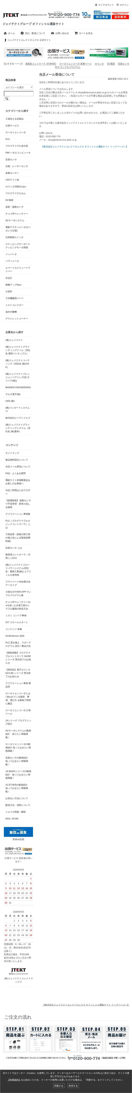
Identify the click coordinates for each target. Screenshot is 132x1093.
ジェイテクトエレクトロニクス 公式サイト (29, 40)
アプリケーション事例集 (17, 514)
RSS (7, 818)
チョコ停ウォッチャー (16, 213)
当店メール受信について (17, 466)
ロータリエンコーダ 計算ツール (18, 712)
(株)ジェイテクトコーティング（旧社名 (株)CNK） (17, 363)
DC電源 (111, 63)
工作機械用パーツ (14, 298)
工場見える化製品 (14, 119)
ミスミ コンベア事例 (15, 615)
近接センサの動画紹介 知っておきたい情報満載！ (17, 761)
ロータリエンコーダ (15, 132)
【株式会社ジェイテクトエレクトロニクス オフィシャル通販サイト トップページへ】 (85, 1005)
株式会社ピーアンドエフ (17, 418)
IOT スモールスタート (16, 622)
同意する (58, 1085)
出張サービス (12, 125)
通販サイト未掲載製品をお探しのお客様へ (17, 482)
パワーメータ (12, 261)
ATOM (15, 818)
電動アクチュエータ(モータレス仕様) (18, 229)
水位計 (8, 278)
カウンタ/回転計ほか (15, 186)
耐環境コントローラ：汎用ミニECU (17, 556)
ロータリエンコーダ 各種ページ (75, 63)
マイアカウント (106, 5)
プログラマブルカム (15, 193)
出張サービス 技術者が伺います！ (18, 860)
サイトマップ (12, 453)
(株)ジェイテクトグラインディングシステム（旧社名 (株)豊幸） (17, 428)
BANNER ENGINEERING (18, 387)
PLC (7, 139)
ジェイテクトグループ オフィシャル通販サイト (33, 23)
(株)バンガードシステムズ (17, 409)
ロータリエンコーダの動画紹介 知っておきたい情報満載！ (18, 747)
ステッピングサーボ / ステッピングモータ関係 (17, 246)
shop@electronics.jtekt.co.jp (92, 92)
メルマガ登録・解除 (15, 812)
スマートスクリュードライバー (17, 269)
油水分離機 (11, 311)
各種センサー (12, 173)
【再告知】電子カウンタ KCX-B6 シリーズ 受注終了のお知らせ (18, 673)
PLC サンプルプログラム (67, 67)
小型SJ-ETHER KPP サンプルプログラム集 (18, 593)
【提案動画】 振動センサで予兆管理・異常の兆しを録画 (18, 503)
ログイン (124, 5)
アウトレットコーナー (16, 318)
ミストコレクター (14, 305)
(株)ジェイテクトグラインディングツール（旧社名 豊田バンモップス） (17, 350)
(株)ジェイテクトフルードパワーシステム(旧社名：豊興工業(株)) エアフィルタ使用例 (18, 569)
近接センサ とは (13, 547)
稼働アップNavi (13, 284)
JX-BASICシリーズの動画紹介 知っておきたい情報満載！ (18, 774)
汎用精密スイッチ (14, 237)
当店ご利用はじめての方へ (17, 492)
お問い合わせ (62, 33)
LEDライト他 (12, 179)
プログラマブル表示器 (16, 146)
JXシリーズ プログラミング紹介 (18, 722)
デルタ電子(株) (13, 394)
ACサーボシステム (14, 220)
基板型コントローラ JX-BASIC (40, 63)
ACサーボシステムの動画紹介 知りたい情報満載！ (18, 734)
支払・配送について (35, 33)
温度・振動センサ (14, 207)
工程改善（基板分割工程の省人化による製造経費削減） (17, 537)
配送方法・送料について (17, 805)
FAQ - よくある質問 (15, 473)
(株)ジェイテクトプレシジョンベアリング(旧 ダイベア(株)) (17, 377)
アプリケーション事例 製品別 (18, 685)
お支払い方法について (16, 798)
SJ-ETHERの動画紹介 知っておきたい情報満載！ (17, 788)
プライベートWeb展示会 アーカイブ (17, 583)
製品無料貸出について (16, 459)
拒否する (73, 1085)
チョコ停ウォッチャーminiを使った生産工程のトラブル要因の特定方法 (17, 605)
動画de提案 (18, 839)
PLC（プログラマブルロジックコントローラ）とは (17, 524)
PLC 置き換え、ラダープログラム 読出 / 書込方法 (18, 644)
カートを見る (86, 33)
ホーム (11, 33)
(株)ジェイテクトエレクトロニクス (18, 980)
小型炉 (8, 291)
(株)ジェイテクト (14, 340)
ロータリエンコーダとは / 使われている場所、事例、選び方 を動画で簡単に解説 (18, 698)
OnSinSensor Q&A (14, 636)
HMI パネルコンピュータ (18, 152)
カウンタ (99, 63)
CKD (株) (10, 401)
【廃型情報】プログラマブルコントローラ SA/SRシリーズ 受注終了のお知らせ (18, 657)
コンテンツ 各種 (13, 629)
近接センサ (123, 63)
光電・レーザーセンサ (16, 166)
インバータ (11, 254)
